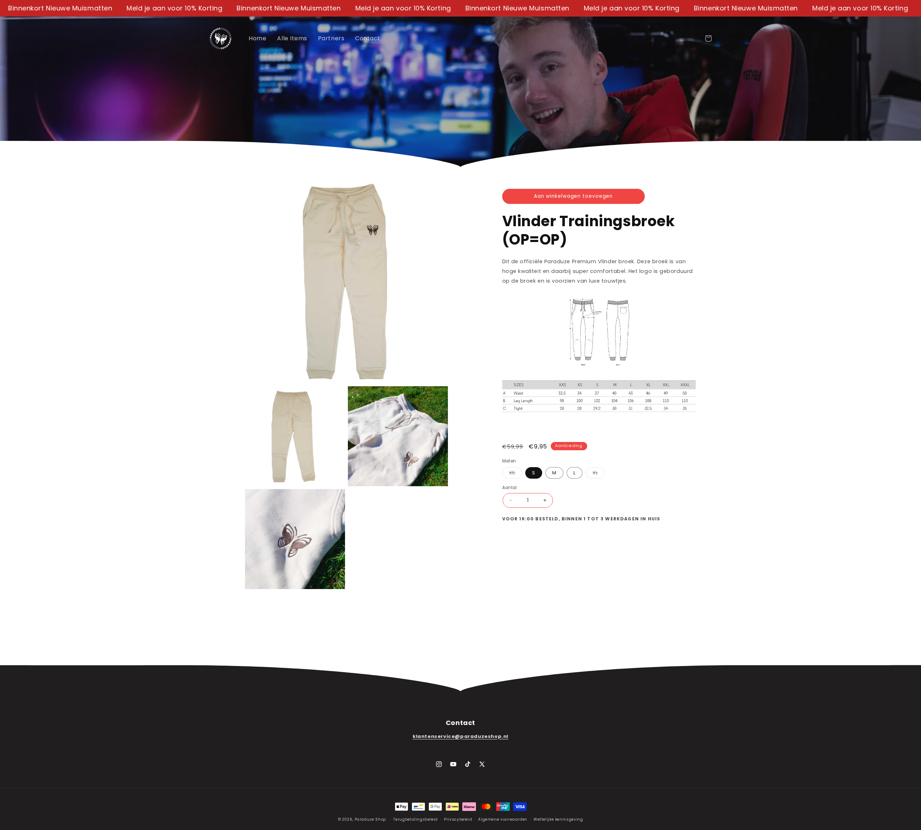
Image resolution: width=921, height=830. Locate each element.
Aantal (509, 487)
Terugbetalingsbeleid (415, 819)
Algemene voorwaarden (502, 819)
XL (599, 474)
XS (515, 474)
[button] (708, 38)
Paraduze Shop (370, 819)
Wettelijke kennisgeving (558, 819)
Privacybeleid (458, 819)
